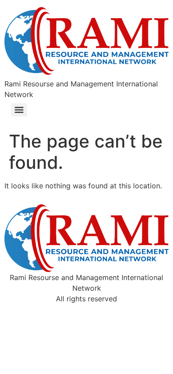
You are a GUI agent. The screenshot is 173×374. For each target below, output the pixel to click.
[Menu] (19, 110)
